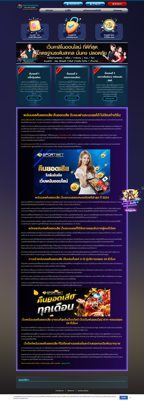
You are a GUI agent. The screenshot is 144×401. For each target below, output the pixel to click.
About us (71, 390)
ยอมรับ (123, 397)
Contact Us (59, 390)
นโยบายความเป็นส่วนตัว (83, 397)
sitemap (117, 10)
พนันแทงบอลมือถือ (92, 10)
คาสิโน (68, 10)
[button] (143, 188)
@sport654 (66, 363)
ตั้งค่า (26, 399)
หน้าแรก (49, 10)
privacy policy (83, 390)
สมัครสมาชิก (34, 98)
